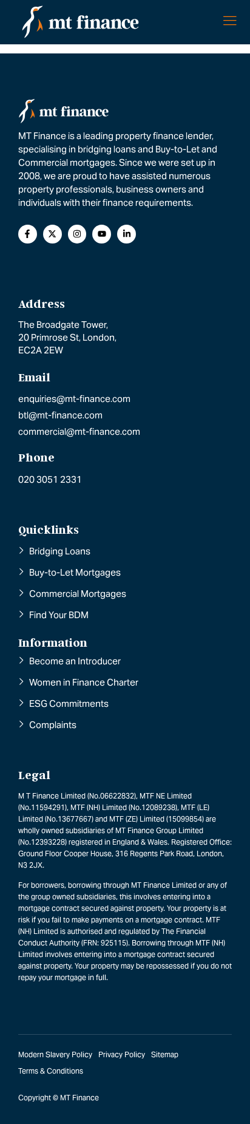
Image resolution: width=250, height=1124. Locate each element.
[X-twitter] (52, 234)
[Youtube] (101, 234)
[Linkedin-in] (126, 234)
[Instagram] (77, 234)
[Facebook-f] (27, 234)
